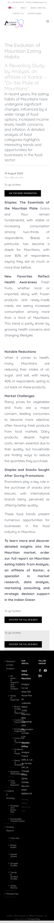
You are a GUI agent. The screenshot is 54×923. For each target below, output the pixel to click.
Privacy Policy (34, 919)
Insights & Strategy (10, 794)
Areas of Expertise (11, 697)
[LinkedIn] (40, 675)
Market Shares (11, 855)
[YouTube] (45, 670)
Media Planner (11, 886)
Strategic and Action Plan (11, 808)
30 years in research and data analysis (11, 682)
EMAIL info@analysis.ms (37, 2)
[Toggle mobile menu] (48, 21)
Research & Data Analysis (10, 665)
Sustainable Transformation (11, 820)
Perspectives (10, 893)
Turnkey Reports (10, 829)
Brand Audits (11, 846)
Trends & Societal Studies (11, 875)
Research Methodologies (11, 772)
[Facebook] (40, 670)
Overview (11, 838)
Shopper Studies (11, 864)
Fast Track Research (11, 782)
